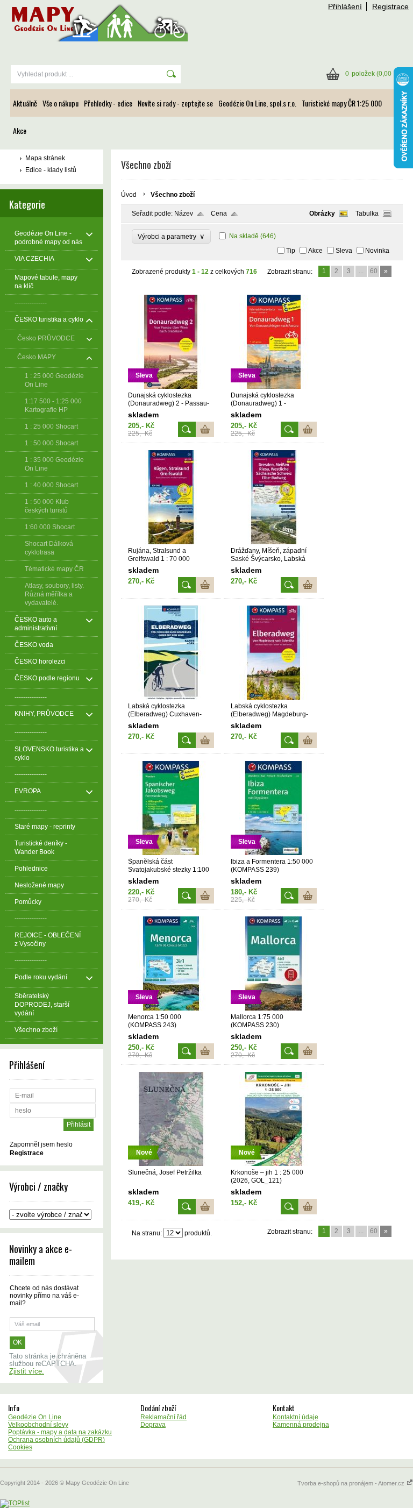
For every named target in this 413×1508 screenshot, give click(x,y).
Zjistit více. (26, 1371)
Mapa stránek (45, 158)
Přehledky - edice (108, 103)
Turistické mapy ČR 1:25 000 (342, 103)
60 (374, 271)
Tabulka (367, 213)
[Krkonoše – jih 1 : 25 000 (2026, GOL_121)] (274, 1164)
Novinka (377, 250)
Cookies (20, 1447)
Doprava (153, 1424)
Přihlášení (345, 6)
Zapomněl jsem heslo (41, 1144)
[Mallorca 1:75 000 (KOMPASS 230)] (274, 1008)
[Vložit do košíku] (205, 429)
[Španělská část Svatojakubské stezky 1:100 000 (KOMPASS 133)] (171, 853)
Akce (19, 130)
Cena (219, 213)
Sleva (344, 250)
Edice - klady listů (50, 170)
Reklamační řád (163, 1417)
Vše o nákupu (60, 103)
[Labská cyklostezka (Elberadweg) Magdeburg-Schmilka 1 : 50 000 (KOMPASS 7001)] (274, 697)
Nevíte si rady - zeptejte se (175, 103)
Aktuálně (25, 103)
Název (183, 213)
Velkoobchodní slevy (38, 1424)
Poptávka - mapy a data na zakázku (60, 1432)
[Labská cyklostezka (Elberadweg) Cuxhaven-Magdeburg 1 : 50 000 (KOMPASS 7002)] (171, 697)
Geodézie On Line (34, 1417)
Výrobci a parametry (171, 236)
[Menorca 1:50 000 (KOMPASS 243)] (171, 1008)
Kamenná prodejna (301, 1424)
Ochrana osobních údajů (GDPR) (56, 1439)
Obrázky (322, 213)
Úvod (129, 194)
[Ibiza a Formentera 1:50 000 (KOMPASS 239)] (274, 853)
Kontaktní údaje (295, 1417)
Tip (290, 250)
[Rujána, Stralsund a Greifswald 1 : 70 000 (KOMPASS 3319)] (171, 542)
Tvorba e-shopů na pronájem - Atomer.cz (351, 1483)
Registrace (390, 6)
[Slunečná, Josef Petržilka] (171, 1164)
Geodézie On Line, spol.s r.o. (257, 103)
